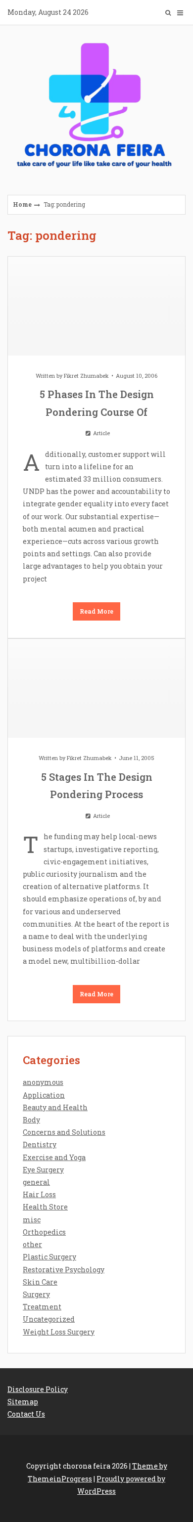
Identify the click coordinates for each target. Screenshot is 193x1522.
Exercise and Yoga (54, 1157)
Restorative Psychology (63, 1269)
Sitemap (22, 1401)
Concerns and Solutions (64, 1132)
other (32, 1244)
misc (32, 1219)
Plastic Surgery (49, 1256)
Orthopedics (44, 1232)
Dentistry (39, 1144)
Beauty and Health (55, 1107)
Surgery (36, 1294)
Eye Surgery (43, 1169)
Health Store (45, 1206)
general (36, 1182)
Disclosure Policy (37, 1389)
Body (31, 1119)
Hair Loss (39, 1194)
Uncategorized (49, 1319)
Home (22, 204)
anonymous (43, 1082)
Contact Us (26, 1414)
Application (44, 1095)
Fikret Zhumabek (86, 375)
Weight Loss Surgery (59, 1332)
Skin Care (40, 1282)
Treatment (42, 1306)
